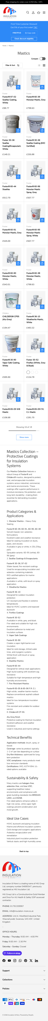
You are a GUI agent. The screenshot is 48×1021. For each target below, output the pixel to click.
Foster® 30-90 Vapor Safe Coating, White (11, 362)
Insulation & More (13, 1015)
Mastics (11, 45)
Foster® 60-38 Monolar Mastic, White (33, 276)
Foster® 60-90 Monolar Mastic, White (9, 276)
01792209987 (17, 906)
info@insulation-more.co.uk (21, 911)
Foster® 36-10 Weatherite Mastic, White (34, 319)
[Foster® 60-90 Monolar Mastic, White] (11, 257)
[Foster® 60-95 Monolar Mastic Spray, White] (35, 213)
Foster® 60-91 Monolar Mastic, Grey (11, 231)
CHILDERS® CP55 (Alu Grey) (10, 318)
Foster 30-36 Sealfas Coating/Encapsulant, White (11, 144)
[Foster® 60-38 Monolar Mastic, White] (35, 257)
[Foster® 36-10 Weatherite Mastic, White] (35, 300)
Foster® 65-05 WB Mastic (11, 410)
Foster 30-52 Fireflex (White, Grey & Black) (35, 362)
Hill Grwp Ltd (8, 894)
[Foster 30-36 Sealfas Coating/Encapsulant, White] (11, 124)
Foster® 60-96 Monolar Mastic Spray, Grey (33, 189)
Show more (24, 437)
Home (4, 45)
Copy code (31, 33)
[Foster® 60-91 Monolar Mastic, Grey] (11, 213)
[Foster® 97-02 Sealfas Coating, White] (11, 80)
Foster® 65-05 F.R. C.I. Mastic (35, 410)
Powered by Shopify (26, 1015)
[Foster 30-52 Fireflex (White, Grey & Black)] (35, 343)
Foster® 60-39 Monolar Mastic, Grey (35, 98)
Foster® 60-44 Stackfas (9, 188)
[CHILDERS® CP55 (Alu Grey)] (11, 300)
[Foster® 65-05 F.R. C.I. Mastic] (35, 393)
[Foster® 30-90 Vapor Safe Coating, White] (11, 343)
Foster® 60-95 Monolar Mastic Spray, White (33, 232)
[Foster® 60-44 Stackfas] (11, 170)
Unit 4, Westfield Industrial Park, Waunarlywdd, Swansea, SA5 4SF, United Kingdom (21, 919)
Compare (34, 59)
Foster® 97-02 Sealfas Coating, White (9, 99)
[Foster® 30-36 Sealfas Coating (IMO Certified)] (35, 124)
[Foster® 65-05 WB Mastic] (11, 393)
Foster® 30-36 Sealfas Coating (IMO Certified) (35, 143)
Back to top (24, 851)
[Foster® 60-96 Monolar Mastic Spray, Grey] (35, 170)
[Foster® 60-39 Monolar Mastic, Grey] (35, 80)
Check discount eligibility (24, 39)
